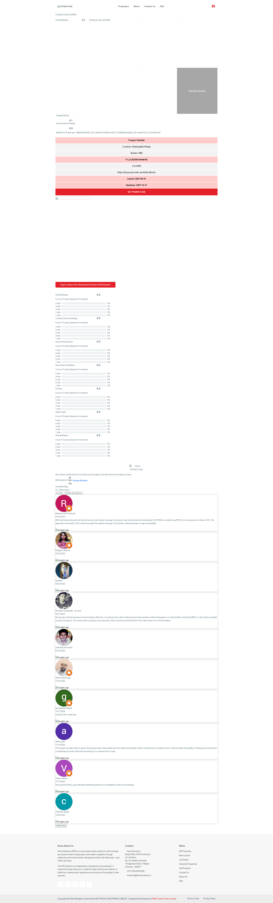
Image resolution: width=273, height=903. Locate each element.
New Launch (184, 855)
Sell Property (185, 868)
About (136, 6)
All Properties (185, 851)
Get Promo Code (136, 192)
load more (61, 825)
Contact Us (149, 6)
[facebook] (60, 884)
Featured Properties (188, 864)
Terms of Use (193, 898)
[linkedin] (82, 884)
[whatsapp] (89, 884)
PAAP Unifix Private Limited (164, 899)
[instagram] (75, 884)
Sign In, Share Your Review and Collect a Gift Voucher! (85, 285)
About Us (183, 877)
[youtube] (68, 884)
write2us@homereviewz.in (139, 875)
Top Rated (183, 860)
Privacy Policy (209, 898)
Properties (123, 6)
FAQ (162, 6)
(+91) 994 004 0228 (135, 871)
